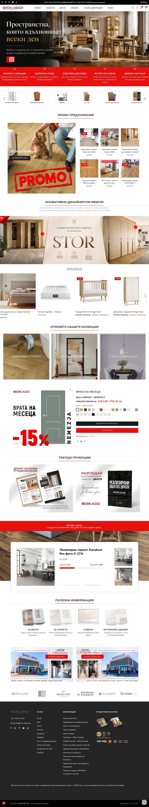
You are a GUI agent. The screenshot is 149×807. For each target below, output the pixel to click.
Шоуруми (40, 734)
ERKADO (91, 436)
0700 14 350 (19, 718)
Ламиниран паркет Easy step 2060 (89, 150)
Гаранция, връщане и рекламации (76, 749)
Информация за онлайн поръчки (75, 722)
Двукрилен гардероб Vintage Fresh (128, 312)
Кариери (40, 737)
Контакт (40, 730)
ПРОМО (37, 8)
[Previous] (4, 40)
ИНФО (110, 8)
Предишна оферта (71, 585)
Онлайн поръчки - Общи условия (75, 741)
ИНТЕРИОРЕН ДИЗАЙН (116, 629)
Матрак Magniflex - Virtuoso (49, 312)
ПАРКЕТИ (50, 8)
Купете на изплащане (71, 726)
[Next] (144, 40)
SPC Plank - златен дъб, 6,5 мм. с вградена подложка (109, 183)
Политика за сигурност (72, 753)
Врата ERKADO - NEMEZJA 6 (90, 397)
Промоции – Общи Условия (73, 737)
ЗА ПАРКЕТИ (61, 629)
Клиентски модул (43, 745)
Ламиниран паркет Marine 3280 (110, 150)
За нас (39, 718)
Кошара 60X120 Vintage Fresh (88, 312)
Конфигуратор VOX (44, 749)
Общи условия (68, 734)
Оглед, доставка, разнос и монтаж (76, 745)
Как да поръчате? (70, 718)
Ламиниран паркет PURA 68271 (130, 181)
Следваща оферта (93, 585)
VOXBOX (40, 753)
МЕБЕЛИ (74, 8)
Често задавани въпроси (46, 741)
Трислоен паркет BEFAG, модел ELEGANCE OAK (89, 183)
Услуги (39, 726)
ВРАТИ (63, 8)
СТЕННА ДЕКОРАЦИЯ (93, 8)
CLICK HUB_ (133, 803)
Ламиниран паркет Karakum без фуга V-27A (81, 552)
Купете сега (107, 430)
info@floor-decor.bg (22, 723)
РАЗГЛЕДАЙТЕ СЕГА (19, 158)
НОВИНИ (88, 629)
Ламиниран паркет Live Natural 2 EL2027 (130, 150)
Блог (39, 722)
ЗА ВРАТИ (33, 629)
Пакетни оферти (69, 730)
